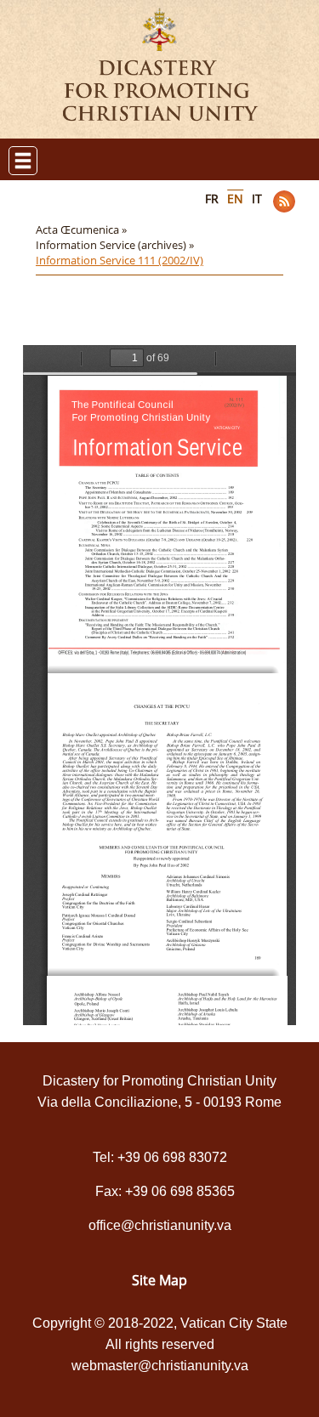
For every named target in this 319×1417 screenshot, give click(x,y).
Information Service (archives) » (116, 244)
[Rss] (284, 201)
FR (212, 198)
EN (235, 198)
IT (257, 198)
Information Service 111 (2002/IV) (119, 260)
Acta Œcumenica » (82, 229)
